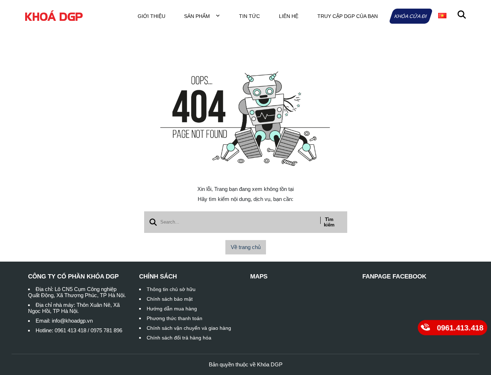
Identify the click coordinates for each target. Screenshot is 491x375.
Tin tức (249, 16)
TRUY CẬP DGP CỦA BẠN (347, 16)
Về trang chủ (246, 247)
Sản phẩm (197, 16)
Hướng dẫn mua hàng (172, 308)
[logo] (54, 16)
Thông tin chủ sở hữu (171, 289)
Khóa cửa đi (411, 16)
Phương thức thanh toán (174, 318)
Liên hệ (288, 16)
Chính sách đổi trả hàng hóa (179, 338)
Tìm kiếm (329, 222)
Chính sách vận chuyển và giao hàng (189, 328)
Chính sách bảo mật (170, 299)
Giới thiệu (151, 16)
